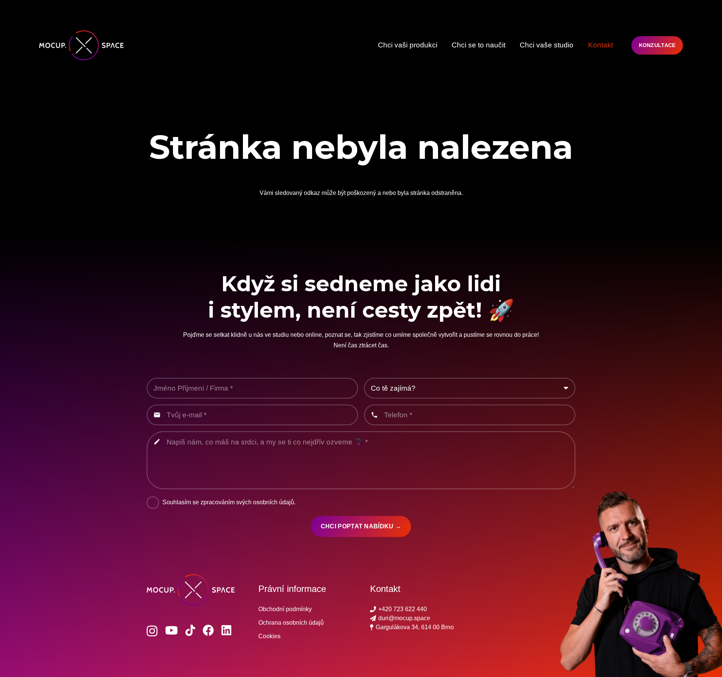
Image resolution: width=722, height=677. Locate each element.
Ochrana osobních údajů (291, 622)
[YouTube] (171, 630)
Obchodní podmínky (285, 609)
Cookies (269, 636)
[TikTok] (190, 630)
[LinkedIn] (226, 630)
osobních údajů (273, 502)
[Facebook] (208, 630)
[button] (441, 45)
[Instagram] (152, 631)
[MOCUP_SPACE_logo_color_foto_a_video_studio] (84, 45)
